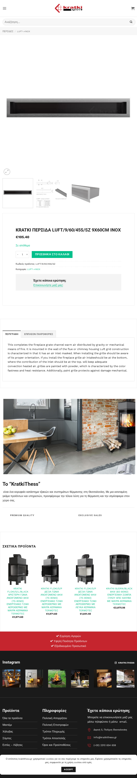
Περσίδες (8, 31)
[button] (5, 8)
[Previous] (9, 109)
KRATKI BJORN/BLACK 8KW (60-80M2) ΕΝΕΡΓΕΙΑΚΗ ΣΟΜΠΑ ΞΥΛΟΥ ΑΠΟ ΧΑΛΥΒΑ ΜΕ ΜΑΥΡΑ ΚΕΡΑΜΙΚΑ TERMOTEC (119, 596)
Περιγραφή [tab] (11, 334)
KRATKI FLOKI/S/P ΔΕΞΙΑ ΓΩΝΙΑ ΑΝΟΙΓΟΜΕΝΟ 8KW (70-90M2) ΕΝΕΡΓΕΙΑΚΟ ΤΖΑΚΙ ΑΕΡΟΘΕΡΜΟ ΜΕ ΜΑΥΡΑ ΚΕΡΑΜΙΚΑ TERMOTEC (52, 599)
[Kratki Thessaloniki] (68, 8)
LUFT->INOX (23, 31)
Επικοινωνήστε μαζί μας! (48, 285)
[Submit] (131, 22)
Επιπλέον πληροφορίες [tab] (38, 334)
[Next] (128, 109)
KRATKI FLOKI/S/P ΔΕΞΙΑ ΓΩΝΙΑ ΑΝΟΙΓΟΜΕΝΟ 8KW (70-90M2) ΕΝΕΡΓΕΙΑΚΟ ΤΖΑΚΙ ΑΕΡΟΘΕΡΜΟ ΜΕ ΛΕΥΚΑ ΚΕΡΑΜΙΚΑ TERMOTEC (85, 599)
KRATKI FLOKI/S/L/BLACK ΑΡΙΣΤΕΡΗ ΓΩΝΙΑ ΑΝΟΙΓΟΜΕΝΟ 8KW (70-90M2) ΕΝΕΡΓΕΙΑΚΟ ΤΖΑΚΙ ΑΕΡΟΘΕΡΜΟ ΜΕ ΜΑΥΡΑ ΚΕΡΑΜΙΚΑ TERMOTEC (18, 601)
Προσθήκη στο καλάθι (52, 254)
